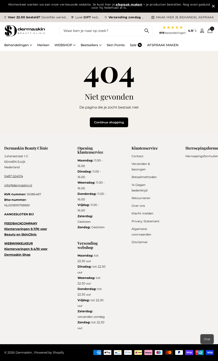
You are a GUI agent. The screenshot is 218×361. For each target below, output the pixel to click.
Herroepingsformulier (201, 156)
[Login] (202, 31)
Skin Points (116, 45)
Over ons (138, 205)
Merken (43, 45)
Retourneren (141, 198)
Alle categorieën (18, 47)
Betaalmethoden (144, 177)
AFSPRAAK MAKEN (162, 45)
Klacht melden (142, 213)
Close (213, 6)
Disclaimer (140, 242)
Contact (137, 156)
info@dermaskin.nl (18, 185)
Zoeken (146, 30)
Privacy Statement (145, 221)
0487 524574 (13, 176)
